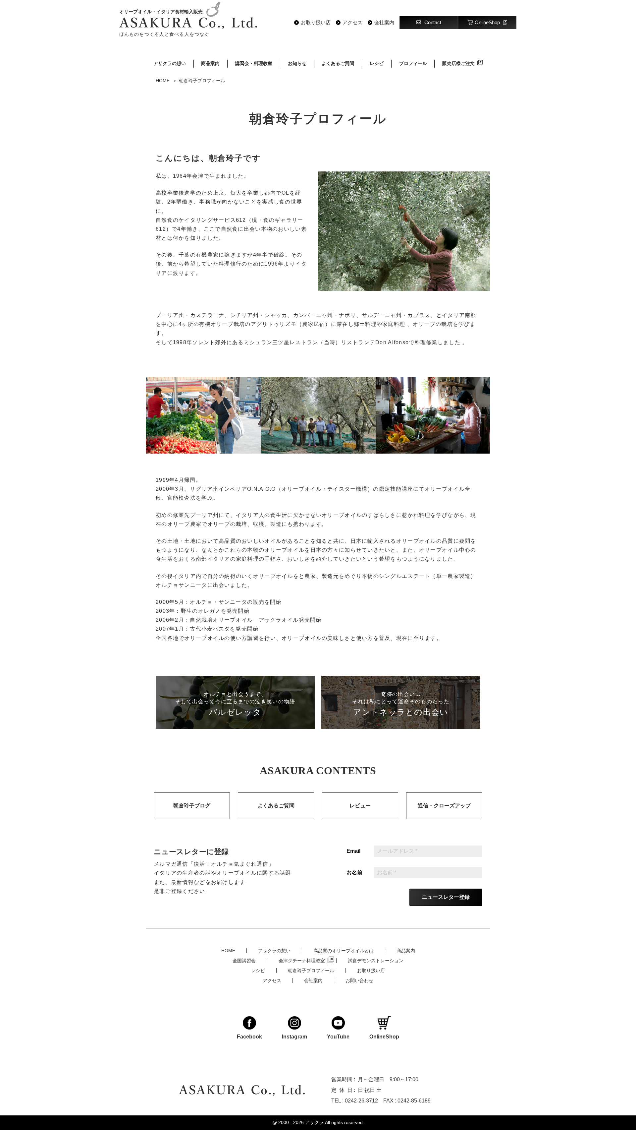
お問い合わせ (359, 980)
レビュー (360, 805)
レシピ (377, 63)
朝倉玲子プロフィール (311, 970)
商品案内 (210, 63)
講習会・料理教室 (253, 63)
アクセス (352, 22)
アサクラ (314, 1122)
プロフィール (413, 63)
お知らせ (297, 63)
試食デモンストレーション (375, 960)
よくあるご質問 (338, 63)
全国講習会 (244, 960)
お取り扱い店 (316, 22)
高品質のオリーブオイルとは (343, 950)
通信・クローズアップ (444, 805)
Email (353, 851)
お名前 (354, 872)
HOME (228, 950)
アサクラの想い (169, 63)
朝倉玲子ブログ (191, 805)
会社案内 (384, 22)
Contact (432, 22)
